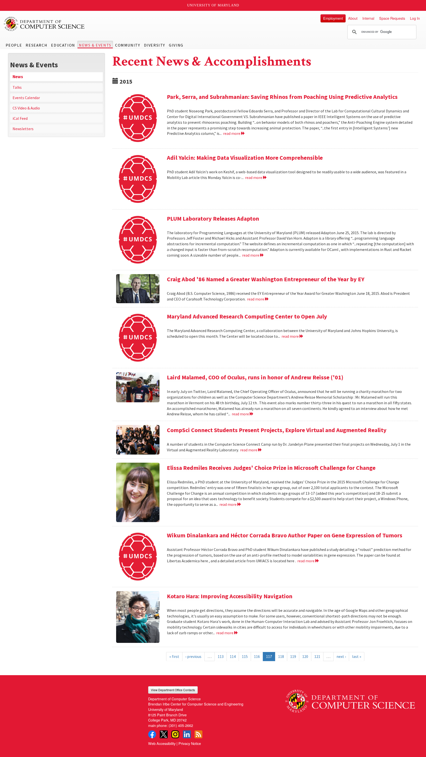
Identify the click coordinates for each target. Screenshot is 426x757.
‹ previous (193, 656)
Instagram (175, 734)
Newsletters (23, 128)
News (18, 76)
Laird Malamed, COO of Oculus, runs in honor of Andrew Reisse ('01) (255, 377)
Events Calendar (26, 97)
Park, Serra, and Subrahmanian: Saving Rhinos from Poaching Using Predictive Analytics (282, 97)
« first (174, 656)
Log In (415, 18)
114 (233, 656)
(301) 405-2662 (181, 725)
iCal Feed (20, 118)
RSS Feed (198, 734)
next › (341, 656)
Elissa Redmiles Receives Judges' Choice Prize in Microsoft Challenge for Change (271, 468)
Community (127, 45)
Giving (176, 45)
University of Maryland (213, 5)
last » (356, 656)
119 (293, 656)
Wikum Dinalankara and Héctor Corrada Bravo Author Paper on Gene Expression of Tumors (284, 535)
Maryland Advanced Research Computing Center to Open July (247, 316)
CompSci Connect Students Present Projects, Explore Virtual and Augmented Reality (277, 430)
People (14, 45)
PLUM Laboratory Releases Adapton (213, 218)
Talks (17, 87)
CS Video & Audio (26, 108)
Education (63, 45)
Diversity (154, 45)
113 (221, 656)
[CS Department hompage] (350, 699)
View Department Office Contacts (173, 690)
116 (257, 656)
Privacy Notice (189, 743)
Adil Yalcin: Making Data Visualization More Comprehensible (245, 157)
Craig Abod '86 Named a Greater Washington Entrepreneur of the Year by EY (265, 279)
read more (232, 133)
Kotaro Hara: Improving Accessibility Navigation (229, 596)
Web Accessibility (162, 743)
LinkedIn (187, 734)
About (352, 18)
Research (36, 45)
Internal (368, 18)
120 (305, 656)
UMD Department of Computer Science (44, 24)
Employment (333, 18)
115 (245, 656)
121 (317, 656)
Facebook (152, 734)
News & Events (95, 45)
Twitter (164, 734)
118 (281, 656)
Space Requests (392, 18)
